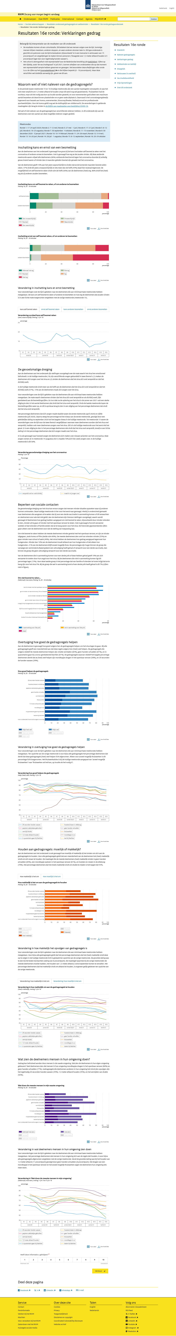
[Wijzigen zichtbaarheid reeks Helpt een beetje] (26, 733)
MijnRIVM (101, 19)
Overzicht (121, 50)
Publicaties (55, 19)
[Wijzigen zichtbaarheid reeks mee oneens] (66, 1135)
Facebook (138, 1317)
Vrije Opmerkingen (124, 83)
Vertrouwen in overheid (126, 73)
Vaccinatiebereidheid (125, 78)
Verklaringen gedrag (125, 59)
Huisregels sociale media (27, 1328)
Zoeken (154, 19)
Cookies (57, 1307)
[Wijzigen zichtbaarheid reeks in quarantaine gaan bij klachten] (31, 838)
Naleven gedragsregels (126, 55)
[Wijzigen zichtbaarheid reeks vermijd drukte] (25, 831)
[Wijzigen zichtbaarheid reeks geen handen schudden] (70, 828)
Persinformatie (24, 1310)
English (171, 8)
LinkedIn (138, 1321)
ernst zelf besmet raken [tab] (50, 309)
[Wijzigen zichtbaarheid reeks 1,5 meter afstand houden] (29, 835)
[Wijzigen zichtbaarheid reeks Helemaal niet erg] (26, 270)
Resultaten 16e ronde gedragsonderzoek (107, 24)
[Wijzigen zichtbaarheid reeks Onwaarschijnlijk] (68, 219)
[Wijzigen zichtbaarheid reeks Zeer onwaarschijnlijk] (27, 219)
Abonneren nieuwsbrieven (136, 1307)
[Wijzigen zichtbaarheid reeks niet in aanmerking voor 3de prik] (73, 628)
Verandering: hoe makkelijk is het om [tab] (35, 981)
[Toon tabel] (92, 228)
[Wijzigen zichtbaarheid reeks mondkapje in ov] (68, 835)
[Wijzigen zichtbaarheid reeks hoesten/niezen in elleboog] (71, 825)
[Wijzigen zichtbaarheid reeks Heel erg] (23, 277)
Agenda (89, 19)
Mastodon (138, 1331)
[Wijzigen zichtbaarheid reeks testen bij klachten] (68, 1046)
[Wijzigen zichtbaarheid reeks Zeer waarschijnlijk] (26, 225)
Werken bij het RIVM (26, 1314)
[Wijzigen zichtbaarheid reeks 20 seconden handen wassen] (30, 825)
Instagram (138, 1328)
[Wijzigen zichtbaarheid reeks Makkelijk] (66, 932)
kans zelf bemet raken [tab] (29, 309)
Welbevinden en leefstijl (126, 64)
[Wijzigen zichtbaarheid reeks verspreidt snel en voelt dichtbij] (30, 493)
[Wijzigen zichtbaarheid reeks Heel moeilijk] (25, 929)
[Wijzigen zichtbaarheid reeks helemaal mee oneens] (27, 1139)
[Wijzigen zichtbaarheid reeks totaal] (22, 631)
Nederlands (163, 8)
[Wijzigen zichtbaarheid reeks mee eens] (66, 1132)
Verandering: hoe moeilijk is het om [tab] (67, 981)
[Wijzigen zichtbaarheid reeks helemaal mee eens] (27, 1132)
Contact (79, 19)
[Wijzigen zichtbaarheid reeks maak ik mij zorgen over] (70, 493)
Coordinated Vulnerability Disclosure (68, 1321)
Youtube (138, 1324)
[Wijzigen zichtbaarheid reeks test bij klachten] (67, 838)
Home (20, 19)
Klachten (21, 1317)
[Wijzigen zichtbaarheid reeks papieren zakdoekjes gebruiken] (30, 828)
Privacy (57, 1310)
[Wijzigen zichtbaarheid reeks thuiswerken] (66, 831)
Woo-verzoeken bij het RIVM (29, 1321)
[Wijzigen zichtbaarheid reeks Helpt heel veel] (25, 730)
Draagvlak (121, 69)
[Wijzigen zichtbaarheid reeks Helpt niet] (24, 736)
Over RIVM (43, 19)
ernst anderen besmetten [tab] (97, 309)
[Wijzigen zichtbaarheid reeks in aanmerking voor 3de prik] (29, 628)
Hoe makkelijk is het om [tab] (30, 876)
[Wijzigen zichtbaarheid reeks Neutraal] (23, 222)
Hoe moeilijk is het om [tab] (52, 876)
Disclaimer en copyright (63, 1317)
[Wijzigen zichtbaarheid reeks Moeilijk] (65, 929)
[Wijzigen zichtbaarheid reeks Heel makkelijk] (25, 936)
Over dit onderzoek (124, 87)
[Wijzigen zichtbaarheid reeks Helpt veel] (54, 730)
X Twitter (138, 1314)
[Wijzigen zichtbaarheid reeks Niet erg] (65, 270)
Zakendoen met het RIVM (28, 1324)
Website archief (60, 1324)
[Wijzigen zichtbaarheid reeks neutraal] (23, 1135)
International (68, 19)
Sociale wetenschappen (34, 24)
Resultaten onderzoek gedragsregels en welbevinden (67, 24)
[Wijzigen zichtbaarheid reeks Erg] (63, 274)
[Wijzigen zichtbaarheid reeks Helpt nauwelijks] (56, 733)
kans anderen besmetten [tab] (73, 309)
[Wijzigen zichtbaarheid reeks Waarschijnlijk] (67, 222)
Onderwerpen (30, 19)
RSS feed (129, 1310)
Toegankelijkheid (61, 1314)
